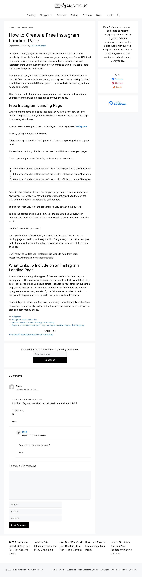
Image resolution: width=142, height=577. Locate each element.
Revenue (61, 15)
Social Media (14, 27)
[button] (118, 15)
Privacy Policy (36, 570)
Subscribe (71, 570)
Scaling (74, 15)
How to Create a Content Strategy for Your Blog (33, 322)
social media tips (29, 320)
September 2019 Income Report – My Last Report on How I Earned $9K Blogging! (48, 325)
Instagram (27, 27)
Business (87, 15)
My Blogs (105, 570)
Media (109, 15)
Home (54, 570)
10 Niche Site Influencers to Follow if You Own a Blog (45, 546)
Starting (31, 15)
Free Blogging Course (88, 570)
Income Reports (119, 570)
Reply (14, 421)
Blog (24, 431)
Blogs (99, 15)
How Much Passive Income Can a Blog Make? (95, 546)
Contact (132, 570)
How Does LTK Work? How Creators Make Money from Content (71, 546)
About (61, 570)
